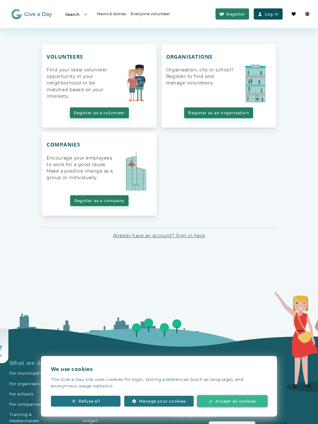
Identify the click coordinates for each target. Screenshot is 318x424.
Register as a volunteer (99, 113)
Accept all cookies (236, 401)
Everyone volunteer (150, 13)
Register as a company (99, 200)
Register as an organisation (218, 113)
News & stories (111, 13)
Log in (272, 14)
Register (235, 14)
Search (72, 14)
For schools (21, 393)
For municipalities (29, 373)
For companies (25, 404)
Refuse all (89, 401)
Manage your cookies (162, 401)
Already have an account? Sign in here (159, 235)
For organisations (28, 383)
